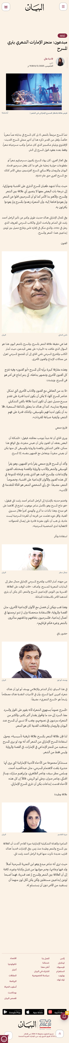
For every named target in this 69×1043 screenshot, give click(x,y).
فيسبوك (61, 967)
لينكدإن (61, 962)
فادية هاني (48, 59)
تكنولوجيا (12, 964)
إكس (62, 958)
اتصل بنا (45, 958)
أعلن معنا (45, 967)
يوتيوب (61, 975)
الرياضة (13, 981)
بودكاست (12, 992)
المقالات (12, 975)
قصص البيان (10, 998)
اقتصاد (13, 958)
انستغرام (60, 971)
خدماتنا (45, 962)
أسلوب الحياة (10, 986)
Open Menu (63, 6)
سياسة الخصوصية (40, 975)
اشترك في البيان (41, 971)
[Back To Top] (60, 1034)
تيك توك (61, 979)
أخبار (14, 969)
